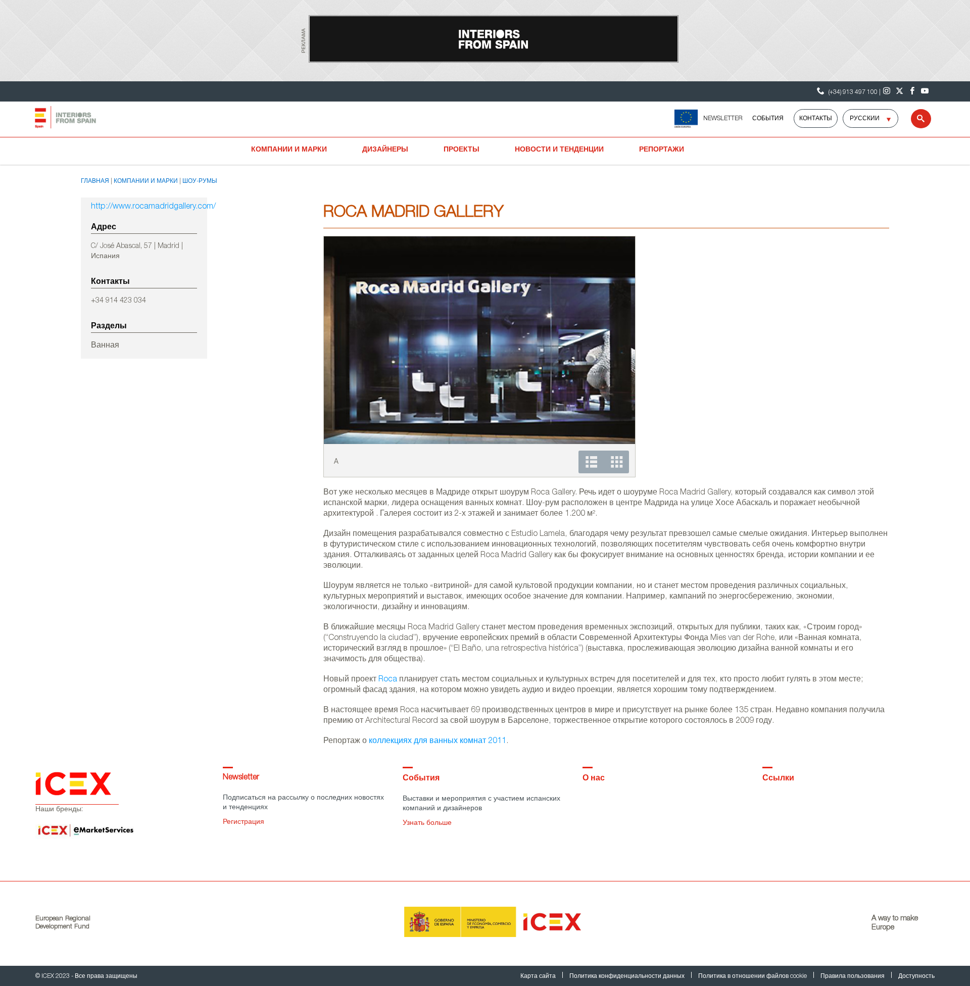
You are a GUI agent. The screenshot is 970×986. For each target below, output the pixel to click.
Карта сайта (538, 976)
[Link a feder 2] (686, 118)
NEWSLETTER (722, 119)
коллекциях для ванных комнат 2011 (437, 741)
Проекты (461, 150)
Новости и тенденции (559, 150)
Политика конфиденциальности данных (627, 976)
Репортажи (661, 150)
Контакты (815, 119)
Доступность (916, 976)
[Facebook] (912, 91)
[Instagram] (887, 91)
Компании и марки (289, 150)
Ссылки (778, 779)
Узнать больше (427, 823)
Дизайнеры (385, 150)
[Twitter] (899, 91)
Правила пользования (853, 976)
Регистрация (243, 822)
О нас (594, 779)
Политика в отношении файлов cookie (753, 976)
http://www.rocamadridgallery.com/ (144, 207)
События (768, 119)
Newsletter (241, 778)
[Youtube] (924, 91)
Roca (387, 680)
